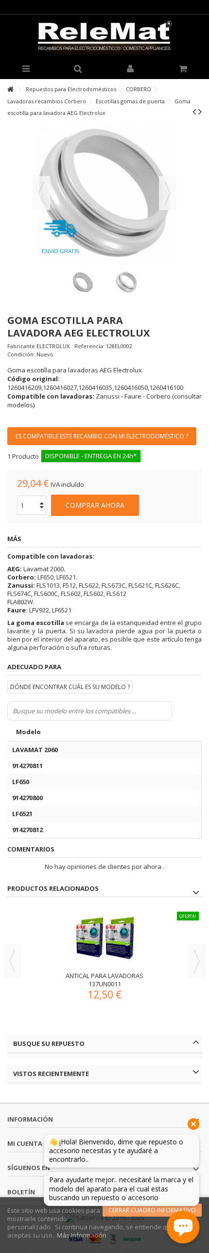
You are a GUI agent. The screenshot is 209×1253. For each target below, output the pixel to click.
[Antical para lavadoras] (104, 938)
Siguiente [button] (167, 193)
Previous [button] (12, 961)
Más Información (81, 1235)
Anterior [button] (41, 193)
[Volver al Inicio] (10, 89)
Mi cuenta (24, 1143)
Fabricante (21, 346)
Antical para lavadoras (104, 975)
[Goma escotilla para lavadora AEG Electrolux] (82, 282)
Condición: (21, 354)
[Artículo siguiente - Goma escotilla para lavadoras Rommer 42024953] (200, 111)
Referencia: (89, 346)
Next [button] (197, 961)
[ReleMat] (104, 36)
